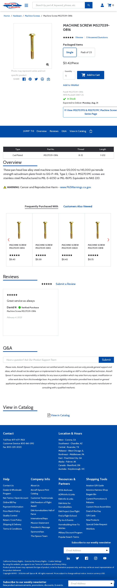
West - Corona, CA (67, 439)
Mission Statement (40, 522)
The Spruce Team (39, 536)
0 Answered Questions (97, 37)
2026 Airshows (65, 490)
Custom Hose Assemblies (98, 506)
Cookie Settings (54, 561)
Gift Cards (91, 515)
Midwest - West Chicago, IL (71, 450)
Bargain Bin (91, 494)
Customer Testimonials (42, 498)
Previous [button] (8, 240)
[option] (33, 46)
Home (7, 15)
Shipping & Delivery (12, 524)
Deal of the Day (93, 511)
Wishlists (90, 528)
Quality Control (10, 515)
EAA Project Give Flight (68, 511)
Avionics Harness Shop (97, 490)
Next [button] (108, 240)
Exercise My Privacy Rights (35, 561)
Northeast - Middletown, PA (71, 454)
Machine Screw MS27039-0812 (43, 246)
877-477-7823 (18, 439)
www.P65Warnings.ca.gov (75, 187)
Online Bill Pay (9, 502)
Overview (42, 131)
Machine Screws (32, 15)
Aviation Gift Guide (95, 485)
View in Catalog (78, 131)
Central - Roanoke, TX (68, 447)
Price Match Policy (11, 511)
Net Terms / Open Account (15, 498)
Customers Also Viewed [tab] (77, 206)
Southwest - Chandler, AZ (70, 443)
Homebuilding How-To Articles (69, 526)
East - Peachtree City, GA (70, 458)
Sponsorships (37, 531)
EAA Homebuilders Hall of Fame (42, 512)
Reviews (54, 131)
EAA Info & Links (65, 498)
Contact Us (8, 485)
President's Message (40, 527)
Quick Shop (19, 260)
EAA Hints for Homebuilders (65, 505)
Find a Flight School (67, 515)
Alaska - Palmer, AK (67, 461)
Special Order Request (96, 524)
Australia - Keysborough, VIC (71, 469)
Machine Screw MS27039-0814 (17, 246)
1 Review (79, 37)
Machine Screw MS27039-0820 (70, 246)
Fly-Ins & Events (65, 520)
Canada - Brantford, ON (69, 465)
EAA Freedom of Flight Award (41, 504)
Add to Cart (92, 75)
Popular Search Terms (68, 537)
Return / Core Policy (12, 520)
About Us (35, 485)
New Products (92, 520)
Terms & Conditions (12, 528)
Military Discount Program (70, 532)
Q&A (64, 131)
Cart (113, 5)
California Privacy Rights (13, 561)
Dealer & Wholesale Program (12, 492)
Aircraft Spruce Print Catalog (40, 492)
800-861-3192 (27, 443)
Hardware (17, 15)
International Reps (39, 518)
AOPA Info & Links (66, 494)
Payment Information (13, 506)
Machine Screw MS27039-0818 (96, 246)
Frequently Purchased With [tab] (41, 206)
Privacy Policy (60, 564)
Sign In (102, 5)
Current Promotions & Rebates (96, 500)
